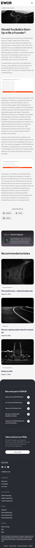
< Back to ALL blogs (7, 8)
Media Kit (4, 510)
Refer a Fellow (5, 527)
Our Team (4, 487)
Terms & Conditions (23, 546)
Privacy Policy (12, 546)
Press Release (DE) (6, 513)
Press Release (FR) (6, 515)
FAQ (2, 529)
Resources (4, 481)
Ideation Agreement (6, 498)
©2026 (30, 546)
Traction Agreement (6, 501)
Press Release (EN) (6, 518)
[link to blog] (17, 271)
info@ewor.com (5, 472)
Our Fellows (4, 484)
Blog (2, 532)
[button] (32, 3)
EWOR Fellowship (6, 496)
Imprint (6, 546)
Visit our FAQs (17, 452)
